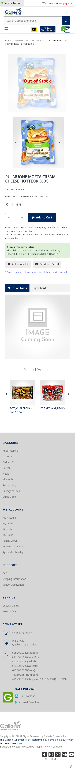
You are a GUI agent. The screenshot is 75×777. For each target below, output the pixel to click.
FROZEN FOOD (38, 40)
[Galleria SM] (13, 11)
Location (8, 456)
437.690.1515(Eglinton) (25, 674)
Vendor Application (13, 584)
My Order (8, 523)
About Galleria (10, 450)
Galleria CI (8, 462)
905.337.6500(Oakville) (25, 661)
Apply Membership (13, 552)
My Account (9, 517)
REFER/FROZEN (21, 40)
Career (6, 468)
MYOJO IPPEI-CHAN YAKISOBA (21, 410)
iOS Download (26, 696)
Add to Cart (44, 217)
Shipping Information (14, 579)
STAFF (45, 759)
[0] (68, 29)
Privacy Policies (11, 491)
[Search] (66, 20)
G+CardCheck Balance (48, 29)
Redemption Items (13, 546)
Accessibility (9, 485)
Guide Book (9, 496)
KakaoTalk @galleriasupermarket (24, 643)
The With (8, 479)
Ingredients (40, 288)
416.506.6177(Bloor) (23, 670)
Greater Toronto (12, 3)
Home (8, 40)
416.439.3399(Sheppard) (25, 679)
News (6, 473)
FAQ (5, 573)
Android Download (29, 702)
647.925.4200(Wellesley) (25, 665)
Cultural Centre (11, 605)
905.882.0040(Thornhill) (25, 652)
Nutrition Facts (17, 288)
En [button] (69, 3)
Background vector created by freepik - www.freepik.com (32, 746)
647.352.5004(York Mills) (26, 657)
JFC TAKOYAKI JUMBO (52, 408)
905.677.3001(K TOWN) (53, 679)
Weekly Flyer (10, 611)
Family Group (10, 540)
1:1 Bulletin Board (22, 633)
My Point (8, 535)
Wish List (8, 529)
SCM (53, 759)
